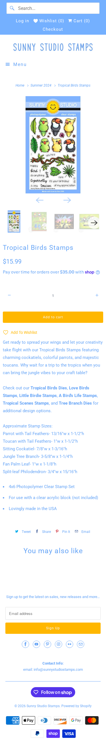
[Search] (12, 8)
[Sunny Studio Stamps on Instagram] (58, 644)
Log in (22, 20)
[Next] (67, 199)
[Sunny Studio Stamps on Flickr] (69, 644)
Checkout (53, 29)
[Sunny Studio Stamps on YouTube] (36, 644)
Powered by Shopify (76, 706)
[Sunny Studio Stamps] (52, 47)
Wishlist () (51, 20)
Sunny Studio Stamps (43, 706)
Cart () (81, 20)
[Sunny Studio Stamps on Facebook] (25, 644)
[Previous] (39, 199)
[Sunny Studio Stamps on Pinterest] (47, 644)
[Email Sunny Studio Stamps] (80, 644)
